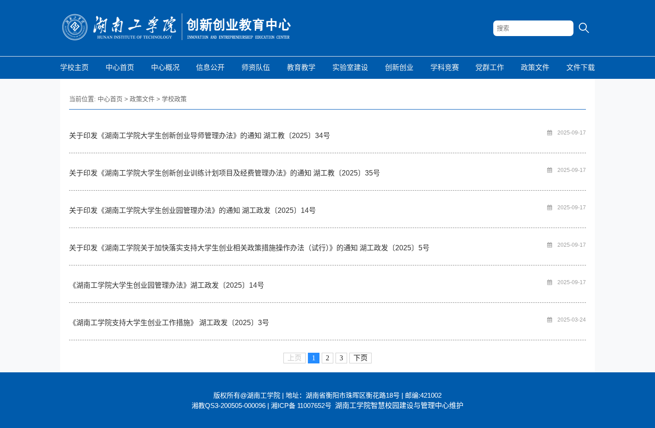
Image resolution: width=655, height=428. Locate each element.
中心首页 (120, 67)
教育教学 (301, 67)
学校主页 (74, 67)
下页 (360, 358)
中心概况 (165, 67)
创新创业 (399, 67)
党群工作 (489, 67)
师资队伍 (256, 67)
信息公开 (210, 67)
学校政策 (174, 98)
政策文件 (535, 67)
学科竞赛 (444, 67)
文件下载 (580, 67)
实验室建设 (350, 67)
